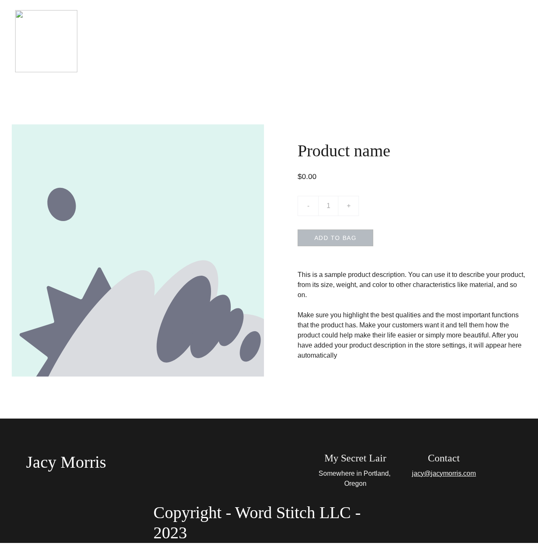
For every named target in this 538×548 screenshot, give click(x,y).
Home (204, 41)
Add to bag (335, 237)
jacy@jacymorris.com (444, 473)
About (238, 41)
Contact (332, 41)
